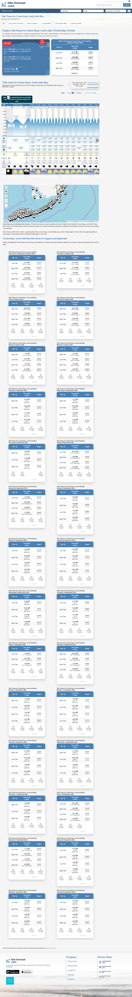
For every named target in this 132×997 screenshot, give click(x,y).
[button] (51, 207)
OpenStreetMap (84, 221)
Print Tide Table (91, 93)
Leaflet (70, 221)
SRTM (96, 221)
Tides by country (7, 11)
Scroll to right (97, 140)
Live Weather (46, 23)
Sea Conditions (32, 23)
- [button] (6, 206)
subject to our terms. (51, 948)
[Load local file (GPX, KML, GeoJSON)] (6, 191)
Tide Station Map (61, 23)
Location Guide (76, 23)
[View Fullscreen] (6, 187)
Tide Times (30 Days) (15, 23)
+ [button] (6, 200)
